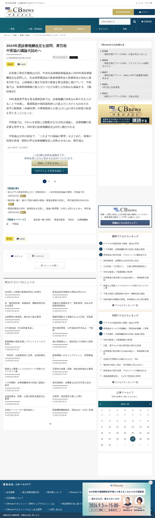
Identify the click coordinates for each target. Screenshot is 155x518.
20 (133, 433)
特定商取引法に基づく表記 (74, 503)
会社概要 (10, 492)
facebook (39, 256)
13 (133, 427)
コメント (18, 256)
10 (110, 427)
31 (140, 415)
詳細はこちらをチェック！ (125, 223)
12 (125, 427)
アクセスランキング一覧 (126, 305)
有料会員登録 (124, 12)
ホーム (7, 35)
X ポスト (74, 57)
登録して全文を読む (48, 163)
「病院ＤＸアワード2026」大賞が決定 (120, 95)
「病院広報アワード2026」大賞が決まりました (124, 52)
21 (140, 433)
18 (117, 433)
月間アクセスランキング (125, 315)
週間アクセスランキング (125, 236)
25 (117, 439)
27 (110, 415)
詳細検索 (148, 21)
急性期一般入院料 (42, 219)
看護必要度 (59, 219)
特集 (125, 29)
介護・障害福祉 (35, 29)
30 (133, 415)
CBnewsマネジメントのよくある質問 (24, 509)
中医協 (15, 224)
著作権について (54, 492)
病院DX (80, 29)
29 (125, 415)
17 (110, 433)
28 (117, 415)
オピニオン (103, 29)
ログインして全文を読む (48, 171)
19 (125, 433)
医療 (12, 29)
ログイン (145, 12)
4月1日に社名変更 (111, 86)
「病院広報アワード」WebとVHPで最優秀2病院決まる (125, 75)
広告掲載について (14, 498)
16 (102, 433)
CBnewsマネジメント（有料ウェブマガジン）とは (30, 503)
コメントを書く (50, 265)
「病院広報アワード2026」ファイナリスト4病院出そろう (125, 63)
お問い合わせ (55, 509)
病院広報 (57, 29)
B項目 (71, 219)
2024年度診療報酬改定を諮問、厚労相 (50, 35)
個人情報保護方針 (30, 492)
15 (148, 427)
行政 (15, 35)
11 (117, 427)
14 (140, 427)
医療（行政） (25, 35)
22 (148, 433)
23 (102, 439)
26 (102, 415)
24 (110, 439)
